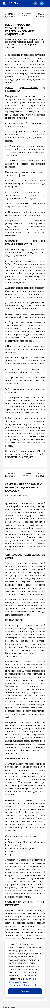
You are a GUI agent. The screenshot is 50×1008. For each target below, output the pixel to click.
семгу (41, 506)
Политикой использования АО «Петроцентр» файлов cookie (23, 981)
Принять (25, 991)
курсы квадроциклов (31, 64)
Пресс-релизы (40, 15)
